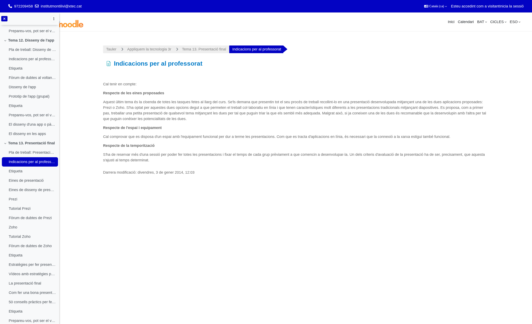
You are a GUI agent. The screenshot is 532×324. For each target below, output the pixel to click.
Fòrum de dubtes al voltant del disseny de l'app (32, 78)
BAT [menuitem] (480, 22)
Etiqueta (15, 68)
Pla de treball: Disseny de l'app (32, 50)
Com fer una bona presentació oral (32, 293)
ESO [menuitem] (514, 22)
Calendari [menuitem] (466, 22)
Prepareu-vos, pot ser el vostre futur (32, 115)
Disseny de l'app (22, 87)
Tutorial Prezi (20, 208)
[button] (435, 6)
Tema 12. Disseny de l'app (31, 40)
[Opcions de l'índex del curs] (54, 18)
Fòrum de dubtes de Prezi (30, 218)
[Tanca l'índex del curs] (4, 19)
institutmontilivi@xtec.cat (61, 6)
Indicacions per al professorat (32, 59)
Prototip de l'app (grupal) (29, 96)
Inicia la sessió (511, 6)
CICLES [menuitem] (497, 22)
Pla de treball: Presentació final (32, 152)
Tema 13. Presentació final (31, 143)
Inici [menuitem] (451, 22)
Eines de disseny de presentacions (32, 190)
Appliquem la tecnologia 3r (149, 49)
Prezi (13, 199)
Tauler (111, 49)
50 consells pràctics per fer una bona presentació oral (32, 302)
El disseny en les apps (27, 134)
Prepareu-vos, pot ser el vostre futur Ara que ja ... (32, 31)
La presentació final (25, 283)
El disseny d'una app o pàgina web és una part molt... (32, 124)
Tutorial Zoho (20, 236)
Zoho (13, 227)
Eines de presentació (26, 180)
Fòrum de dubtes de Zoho (30, 246)
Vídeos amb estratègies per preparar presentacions (32, 274)
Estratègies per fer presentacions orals (32, 265)
